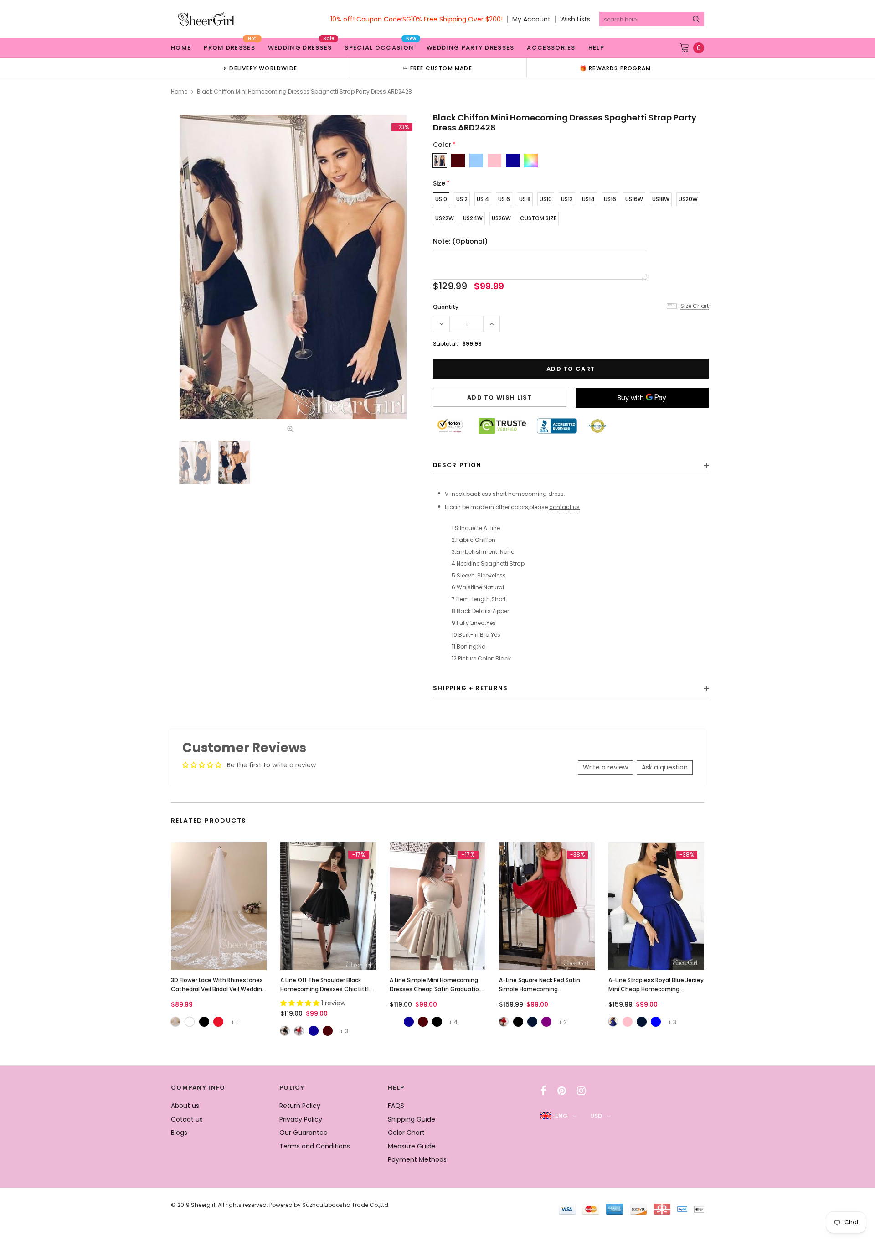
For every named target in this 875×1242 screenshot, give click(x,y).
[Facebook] (543, 1091)
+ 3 (344, 1031)
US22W (444, 218)
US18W (660, 199)
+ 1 (234, 1022)
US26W (501, 218)
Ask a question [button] (665, 767)
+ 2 (562, 1022)
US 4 (483, 199)
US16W (634, 199)
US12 (567, 199)
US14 (588, 199)
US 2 (462, 199)
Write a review (605, 767)
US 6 (504, 199)
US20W (688, 199)
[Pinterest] (561, 1091)
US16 (610, 199)
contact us (564, 507)
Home (179, 91)
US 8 (524, 199)
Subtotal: (445, 344)
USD (596, 1116)
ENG (561, 1116)
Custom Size (538, 218)
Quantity (445, 307)
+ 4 (453, 1022)
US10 (546, 199)
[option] (260, 68)
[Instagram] (581, 1091)
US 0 (441, 199)
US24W (473, 218)
